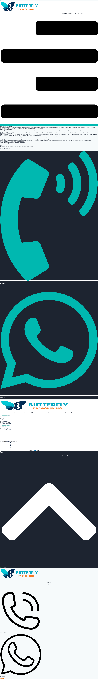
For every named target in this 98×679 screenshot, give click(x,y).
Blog (75, 13)
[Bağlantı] (65, 455)
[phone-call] (60, 455)
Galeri (78, 13)
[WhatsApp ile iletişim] (63, 455)
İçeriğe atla (2, 0)
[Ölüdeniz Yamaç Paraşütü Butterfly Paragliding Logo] (19, 11)
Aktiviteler (70, 13)
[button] (10, 442)
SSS (82, 13)
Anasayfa (64, 13)
